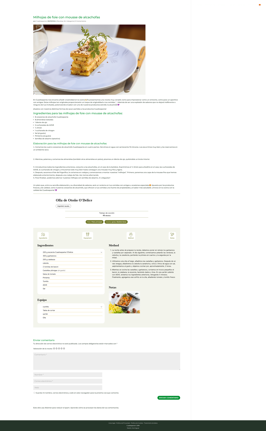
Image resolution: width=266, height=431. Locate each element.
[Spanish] (261, 7)
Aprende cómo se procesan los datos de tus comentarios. (94, 408)
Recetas (241, 5)
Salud (232, 5)
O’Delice (190, 5)
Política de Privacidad (123, 423)
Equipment (88, 238)
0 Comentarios (80, 21)
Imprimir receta (63, 206)
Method (131, 238)
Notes (172, 238)
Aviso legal (112, 423)
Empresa (221, 5)
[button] (101, 252)
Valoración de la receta (42, 349)
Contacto (252, 5)
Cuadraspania (41, 21)
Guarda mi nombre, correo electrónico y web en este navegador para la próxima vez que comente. (77, 393)
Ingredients (43, 238)
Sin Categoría (69, 21)
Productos (210, 5)
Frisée (199, 5)
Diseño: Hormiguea (133, 428)
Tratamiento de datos (151, 423)
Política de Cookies (137, 423)
